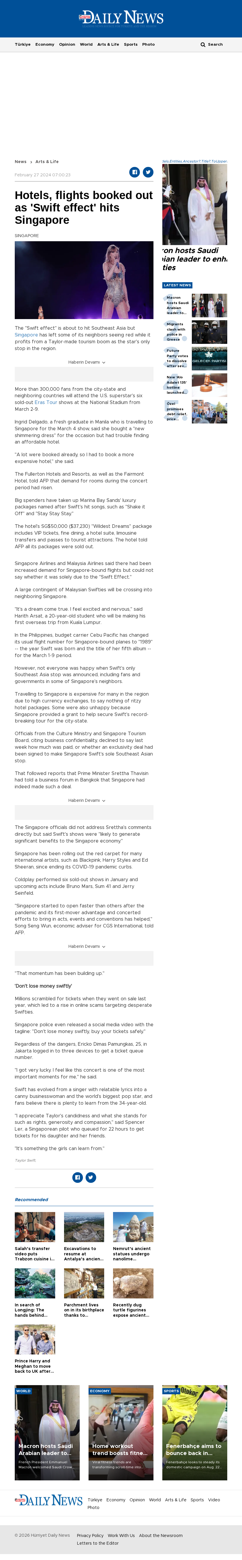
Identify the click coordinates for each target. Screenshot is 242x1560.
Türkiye (23, 44)
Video (214, 1500)
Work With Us (121, 1536)
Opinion (67, 44)
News (21, 162)
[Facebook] (134, 172)
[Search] (203, 44)
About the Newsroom (161, 1536)
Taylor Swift (25, 1160)
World (86, 44)
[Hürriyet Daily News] (121, 19)
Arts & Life (108, 44)
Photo (148, 44)
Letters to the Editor (98, 1543)
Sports (131, 44)
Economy (44, 44)
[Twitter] (148, 172)
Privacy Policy (90, 1536)
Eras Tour (46, 402)
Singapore (26, 335)
